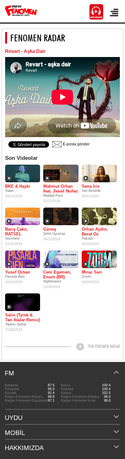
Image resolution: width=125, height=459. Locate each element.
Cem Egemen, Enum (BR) (57, 274)
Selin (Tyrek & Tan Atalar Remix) (22, 317)
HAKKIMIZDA (24, 447)
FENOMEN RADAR (37, 38)
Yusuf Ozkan (17, 272)
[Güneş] (60, 216)
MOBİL (15, 432)
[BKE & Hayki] (22, 173)
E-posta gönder (76, 144)
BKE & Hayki (17, 186)
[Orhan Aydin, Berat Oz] (99, 216)
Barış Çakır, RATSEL (16, 231)
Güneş (49, 229)
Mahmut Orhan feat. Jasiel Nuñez (60, 188)
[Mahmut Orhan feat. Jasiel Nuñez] (60, 173)
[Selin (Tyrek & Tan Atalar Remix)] (22, 302)
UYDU (13, 417)
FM (9, 373)
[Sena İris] (99, 173)
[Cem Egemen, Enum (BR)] (60, 259)
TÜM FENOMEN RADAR (104, 346)
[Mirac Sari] (99, 259)
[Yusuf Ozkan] (22, 259)
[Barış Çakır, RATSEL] (22, 216)
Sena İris (90, 186)
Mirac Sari (92, 272)
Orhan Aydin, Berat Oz (95, 231)
